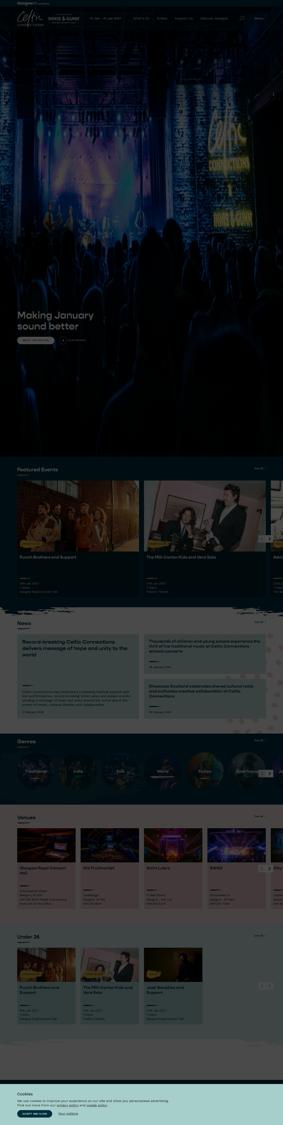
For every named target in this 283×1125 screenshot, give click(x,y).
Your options (68, 1113)
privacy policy (68, 1105)
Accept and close (34, 1113)
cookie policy (97, 1105)
